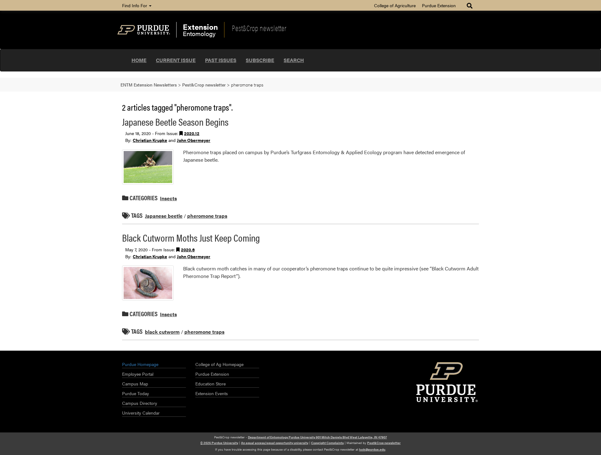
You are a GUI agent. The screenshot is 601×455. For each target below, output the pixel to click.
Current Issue (176, 60)
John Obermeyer (193, 140)
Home (138, 60)
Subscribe (260, 60)
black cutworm (162, 331)
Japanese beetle (163, 215)
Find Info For (135, 5)
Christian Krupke (150, 140)
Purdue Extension (439, 5)
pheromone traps (207, 215)
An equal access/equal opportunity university (274, 443)
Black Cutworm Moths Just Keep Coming (191, 237)
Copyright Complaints (327, 443)
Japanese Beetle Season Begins (175, 121)
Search (294, 60)
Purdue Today (135, 393)
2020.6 (188, 249)
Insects (168, 198)
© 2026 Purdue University (219, 443)
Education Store (210, 383)
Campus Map (135, 383)
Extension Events (211, 393)
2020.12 (191, 133)
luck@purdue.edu (372, 449)
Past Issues (220, 60)
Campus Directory (139, 403)
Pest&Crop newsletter (259, 28)
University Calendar (141, 413)
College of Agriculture (395, 5)
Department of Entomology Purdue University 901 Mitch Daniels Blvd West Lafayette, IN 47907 (317, 437)
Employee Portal (137, 374)
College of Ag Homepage (219, 364)
